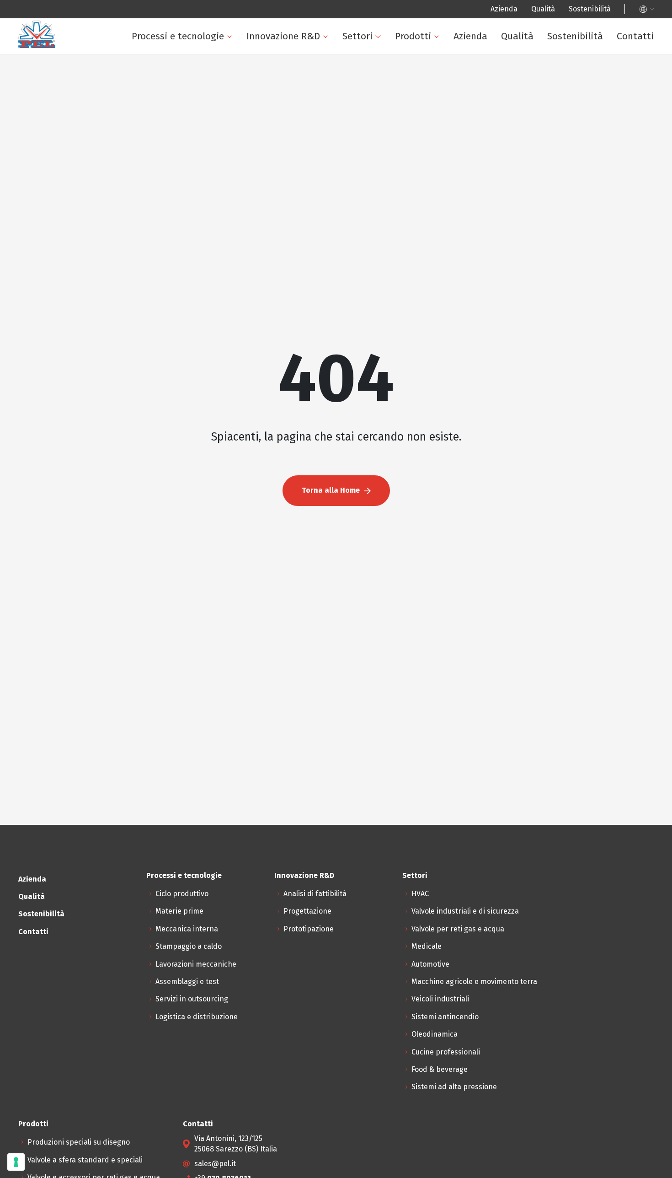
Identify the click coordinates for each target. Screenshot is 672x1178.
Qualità (543, 9)
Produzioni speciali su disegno (303, 103)
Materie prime (179, 911)
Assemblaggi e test (77, 225)
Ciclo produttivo (181, 893)
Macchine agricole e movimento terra (474, 981)
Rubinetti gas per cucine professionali (316, 176)
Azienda (504, 9)
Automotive (430, 964)
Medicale (426, 946)
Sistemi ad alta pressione (236, 371)
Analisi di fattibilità (315, 893)
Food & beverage (222, 347)
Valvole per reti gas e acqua (457, 929)
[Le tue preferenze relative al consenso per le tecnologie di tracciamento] (16, 1162)
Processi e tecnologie (178, 36)
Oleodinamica (217, 298)
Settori (357, 36)
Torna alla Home (331, 490)
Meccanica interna (186, 929)
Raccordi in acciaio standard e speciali (317, 201)
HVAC (420, 893)
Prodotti (413, 36)
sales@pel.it (215, 1163)
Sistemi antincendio (227, 274)
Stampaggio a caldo (78, 176)
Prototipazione (308, 929)
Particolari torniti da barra (296, 225)
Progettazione (307, 911)
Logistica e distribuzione (86, 274)
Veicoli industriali (222, 249)
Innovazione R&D (283, 36)
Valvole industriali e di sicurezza (465, 911)
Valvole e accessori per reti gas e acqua (318, 152)
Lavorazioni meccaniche (85, 201)
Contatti (635, 36)
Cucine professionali (228, 323)
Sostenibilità (590, 9)
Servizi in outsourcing (81, 249)
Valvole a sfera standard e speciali (310, 127)
